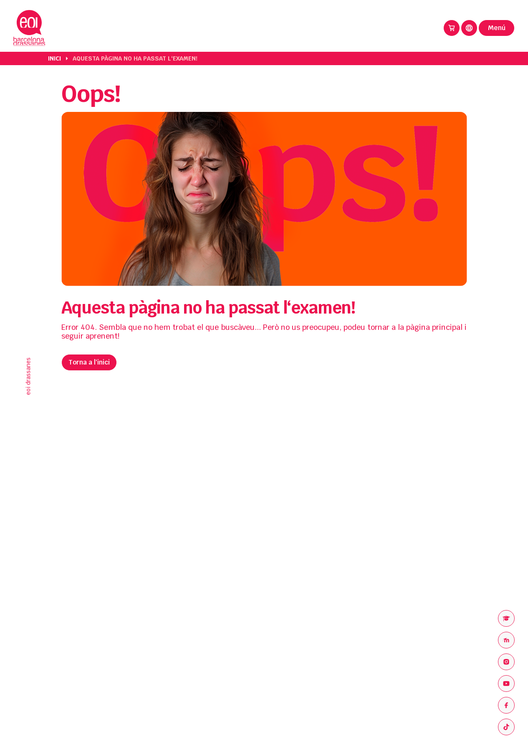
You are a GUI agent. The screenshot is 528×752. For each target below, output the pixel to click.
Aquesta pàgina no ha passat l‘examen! (135, 58)
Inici (54, 58)
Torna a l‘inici (89, 362)
